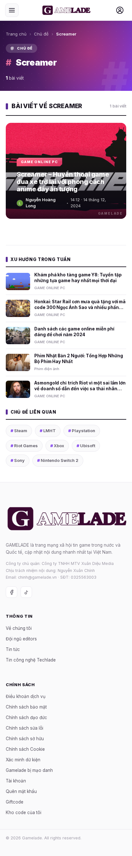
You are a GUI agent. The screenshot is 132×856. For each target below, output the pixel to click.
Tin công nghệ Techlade (31, 659)
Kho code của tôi (23, 812)
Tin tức (13, 649)
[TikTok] (26, 592)
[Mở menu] (12, 10)
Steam (19, 430)
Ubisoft (86, 445)
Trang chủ (16, 33)
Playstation (81, 430)
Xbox (57, 445)
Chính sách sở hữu (25, 738)
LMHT (48, 430)
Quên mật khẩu (21, 791)
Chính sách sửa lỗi (24, 728)
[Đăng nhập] (119, 10)
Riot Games (24, 445)
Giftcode (14, 801)
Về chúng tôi (19, 628)
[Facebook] (11, 592)
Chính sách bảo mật (26, 706)
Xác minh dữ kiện (23, 759)
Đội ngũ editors (21, 638)
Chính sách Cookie (25, 749)
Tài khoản (16, 780)
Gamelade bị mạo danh (29, 770)
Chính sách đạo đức (26, 717)
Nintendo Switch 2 (57, 460)
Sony (18, 460)
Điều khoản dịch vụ (25, 696)
